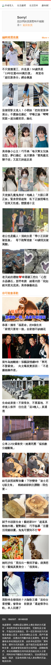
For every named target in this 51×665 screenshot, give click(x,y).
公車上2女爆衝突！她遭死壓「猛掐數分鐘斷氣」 (24, 445)
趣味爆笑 (46, 5)
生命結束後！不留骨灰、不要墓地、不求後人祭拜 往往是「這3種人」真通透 (25, 407)
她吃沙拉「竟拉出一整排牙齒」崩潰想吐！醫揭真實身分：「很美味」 (25, 564)
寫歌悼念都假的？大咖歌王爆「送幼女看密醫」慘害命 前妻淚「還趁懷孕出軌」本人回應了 (25, 603)
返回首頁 (28, 25)
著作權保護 (23, 619)
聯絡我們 (12, 619)
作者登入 (9, 5)
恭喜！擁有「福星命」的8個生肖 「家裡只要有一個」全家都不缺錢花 (24, 327)
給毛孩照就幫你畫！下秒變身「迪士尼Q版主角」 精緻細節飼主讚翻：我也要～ (25, 485)
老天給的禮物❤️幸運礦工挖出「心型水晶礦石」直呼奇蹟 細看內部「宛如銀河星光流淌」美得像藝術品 (25, 281)
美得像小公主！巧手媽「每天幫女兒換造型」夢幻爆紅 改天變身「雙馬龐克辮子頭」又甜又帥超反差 (25, 155)
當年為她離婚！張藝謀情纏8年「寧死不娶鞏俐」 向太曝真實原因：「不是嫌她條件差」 (25, 366)
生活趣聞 (21, 5)
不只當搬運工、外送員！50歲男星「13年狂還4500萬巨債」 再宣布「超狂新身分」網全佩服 (23, 73)
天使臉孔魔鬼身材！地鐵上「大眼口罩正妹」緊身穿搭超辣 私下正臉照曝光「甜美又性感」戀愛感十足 (25, 199)
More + (45, 38)
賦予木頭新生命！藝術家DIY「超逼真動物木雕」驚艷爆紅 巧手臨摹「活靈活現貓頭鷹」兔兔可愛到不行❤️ (25, 526)
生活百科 (33, 5)
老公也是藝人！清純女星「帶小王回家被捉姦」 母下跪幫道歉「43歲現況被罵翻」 (25, 240)
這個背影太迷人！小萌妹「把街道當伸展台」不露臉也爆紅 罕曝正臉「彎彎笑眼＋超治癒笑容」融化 (25, 114)
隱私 (4, 619)
